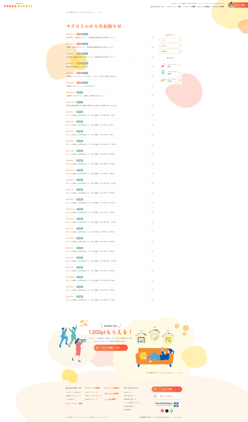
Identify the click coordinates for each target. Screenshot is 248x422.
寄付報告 (164, 51)
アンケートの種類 (92, 388)
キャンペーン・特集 (74, 404)
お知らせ (164, 46)
